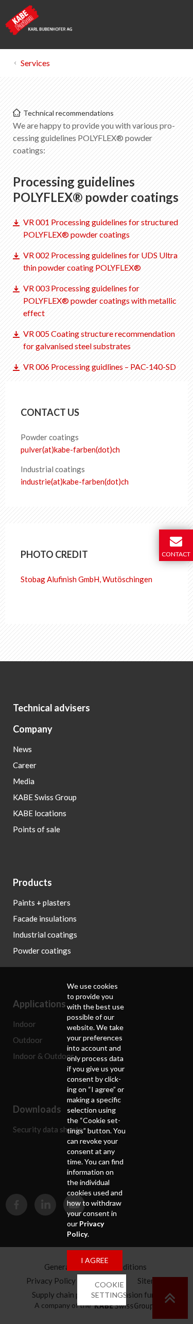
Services (35, 63)
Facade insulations (45, 918)
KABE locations (39, 813)
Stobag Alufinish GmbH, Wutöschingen (86, 579)
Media (23, 781)
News (22, 749)
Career (25, 765)
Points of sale (36, 829)
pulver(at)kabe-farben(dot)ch (70, 449)
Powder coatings (42, 950)
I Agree (95, 1260)
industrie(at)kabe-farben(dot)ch (75, 481)
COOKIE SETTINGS (109, 1289)
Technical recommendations (68, 112)
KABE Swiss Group (45, 797)
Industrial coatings (45, 934)
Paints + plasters (42, 902)
